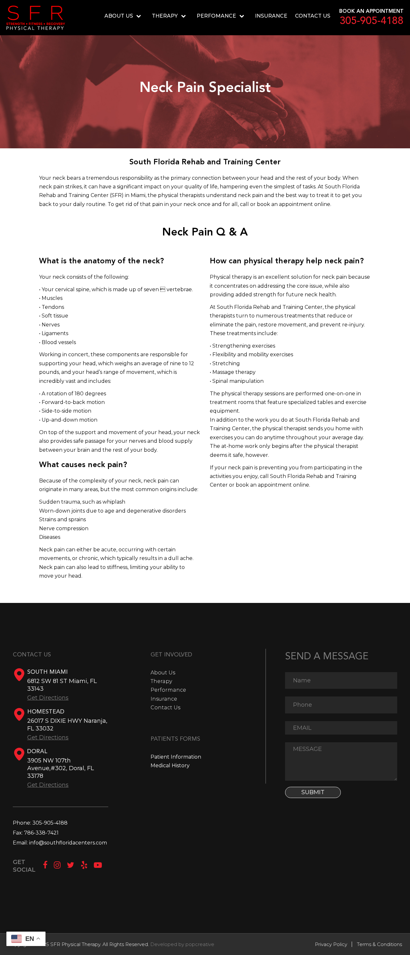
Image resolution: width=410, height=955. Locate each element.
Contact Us (312, 16)
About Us (163, 673)
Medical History (170, 765)
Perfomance (216, 16)
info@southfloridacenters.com (68, 843)
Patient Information (176, 757)
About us (118, 16)
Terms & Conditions (379, 944)
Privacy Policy (331, 944)
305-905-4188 (372, 21)
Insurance (271, 16)
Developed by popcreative (182, 944)
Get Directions (48, 697)
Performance (168, 690)
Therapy (165, 16)
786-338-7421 (41, 833)
